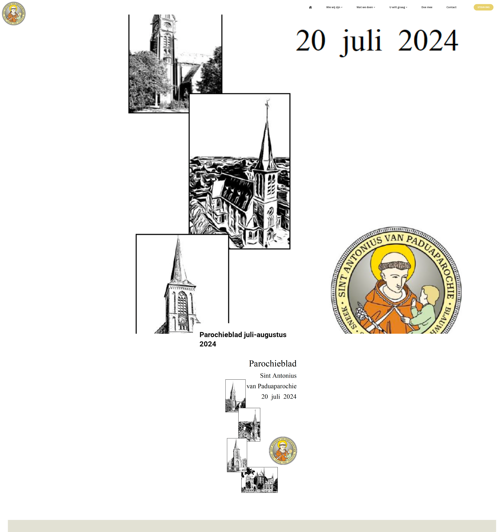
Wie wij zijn (333, 7)
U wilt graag (397, 7)
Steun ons (484, 7)
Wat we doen (365, 7)
